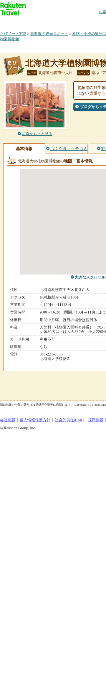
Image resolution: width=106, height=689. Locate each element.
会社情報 (7, 420)
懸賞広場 (69, 22)
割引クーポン (93, 22)
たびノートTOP (13, 33)
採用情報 (95, 420)
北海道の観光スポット (49, 33)
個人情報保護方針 (35, 420)
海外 (45, 22)
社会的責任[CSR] (69, 420)
